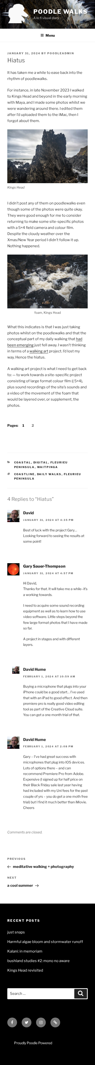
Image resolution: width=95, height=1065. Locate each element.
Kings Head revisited (25, 970)
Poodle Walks (60, 11)
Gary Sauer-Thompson (44, 566)
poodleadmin (60, 53)
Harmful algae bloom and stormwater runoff (45, 942)
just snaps (16, 932)
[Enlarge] (81, 135)
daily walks (49, 474)
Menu (50, 35)
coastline (24, 474)
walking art (38, 351)
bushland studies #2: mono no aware (38, 961)
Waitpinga (47, 467)
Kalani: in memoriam (24, 951)
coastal (22, 462)
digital (40, 462)
